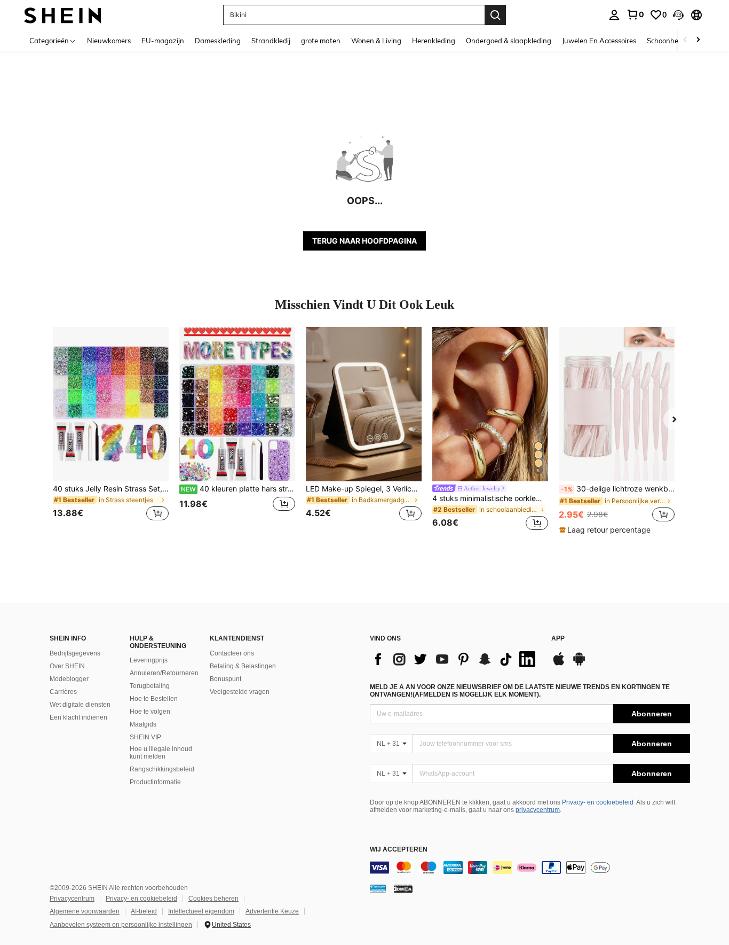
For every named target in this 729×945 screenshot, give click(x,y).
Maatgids (143, 724)
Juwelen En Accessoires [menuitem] (599, 40)
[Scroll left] (685, 40)
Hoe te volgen (150, 711)
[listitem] (111, 430)
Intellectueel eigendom (201, 911)
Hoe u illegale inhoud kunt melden (161, 752)
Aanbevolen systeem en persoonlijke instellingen (121, 924)
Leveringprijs (149, 660)
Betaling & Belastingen (243, 666)
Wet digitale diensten (80, 704)
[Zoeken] (495, 15)
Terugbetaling (150, 686)
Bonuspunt (225, 679)
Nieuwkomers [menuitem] (109, 40)
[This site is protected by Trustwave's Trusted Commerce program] (378, 888)
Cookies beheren (213, 898)
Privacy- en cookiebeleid (597, 802)
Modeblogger (69, 679)
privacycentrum (538, 810)
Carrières (63, 692)
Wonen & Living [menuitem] (376, 40)
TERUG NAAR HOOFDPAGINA (364, 240)
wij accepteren (398, 849)
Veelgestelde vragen (240, 692)
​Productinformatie (155, 782)
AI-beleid (144, 911)
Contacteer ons (232, 653)
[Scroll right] (698, 40)
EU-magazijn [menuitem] (162, 40)
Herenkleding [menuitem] (433, 40)
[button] (678, 15)
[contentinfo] (530, 867)
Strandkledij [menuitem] (270, 40)
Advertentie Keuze (272, 911)
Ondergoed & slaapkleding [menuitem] (508, 40)
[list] (455, 659)
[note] (606, 530)
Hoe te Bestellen (154, 698)
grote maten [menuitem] (320, 40)
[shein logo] (62, 15)
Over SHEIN (67, 666)
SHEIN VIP (145, 737)
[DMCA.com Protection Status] (403, 888)
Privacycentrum (72, 898)
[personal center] (614, 15)
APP (558, 638)
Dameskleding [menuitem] (218, 40)
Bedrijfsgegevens (75, 653)
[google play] (579, 664)
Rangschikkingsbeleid (162, 769)
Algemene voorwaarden (85, 911)
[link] (635, 14)
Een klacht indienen (78, 717)
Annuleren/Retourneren (164, 673)
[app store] (558, 664)
